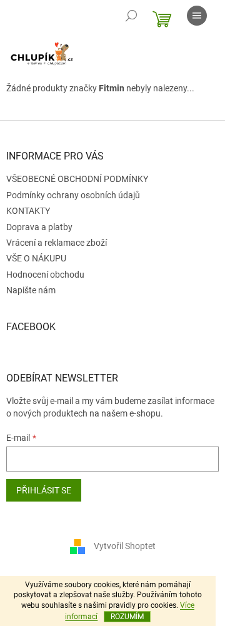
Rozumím (127, 616)
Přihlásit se (43, 490)
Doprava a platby (39, 227)
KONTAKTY (28, 211)
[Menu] (196, 15)
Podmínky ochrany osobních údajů (73, 195)
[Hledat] (131, 15)
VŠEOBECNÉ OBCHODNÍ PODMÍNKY (77, 179)
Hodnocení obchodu (45, 275)
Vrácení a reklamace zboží (56, 243)
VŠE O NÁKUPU (36, 258)
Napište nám (31, 290)
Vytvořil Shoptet (125, 546)
